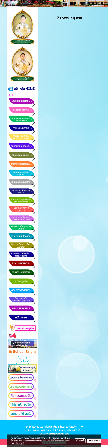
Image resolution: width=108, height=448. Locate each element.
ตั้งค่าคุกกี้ (80, 440)
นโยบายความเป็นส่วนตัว (62, 440)
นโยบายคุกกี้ (19, 443)
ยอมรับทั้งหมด (94, 440)
